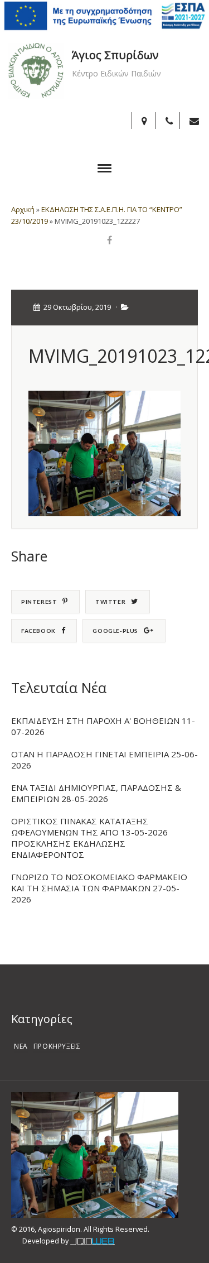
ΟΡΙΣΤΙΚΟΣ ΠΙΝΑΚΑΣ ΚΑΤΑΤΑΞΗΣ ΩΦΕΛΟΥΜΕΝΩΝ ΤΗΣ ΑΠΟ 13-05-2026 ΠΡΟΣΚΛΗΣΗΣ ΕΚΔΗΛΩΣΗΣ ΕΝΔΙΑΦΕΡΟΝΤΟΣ (89, 837)
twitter (110, 601)
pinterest (39, 601)
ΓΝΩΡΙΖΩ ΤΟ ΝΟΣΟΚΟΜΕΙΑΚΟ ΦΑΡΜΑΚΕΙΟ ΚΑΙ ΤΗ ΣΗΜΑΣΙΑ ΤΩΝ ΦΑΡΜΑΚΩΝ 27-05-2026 (99, 888)
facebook (38, 630)
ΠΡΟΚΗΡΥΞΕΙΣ (57, 1046)
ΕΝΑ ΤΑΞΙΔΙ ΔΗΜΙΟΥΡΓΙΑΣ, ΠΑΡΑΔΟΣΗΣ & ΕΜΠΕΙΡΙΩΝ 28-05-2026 (96, 793)
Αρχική (23, 209)
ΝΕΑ (21, 1046)
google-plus (115, 630)
